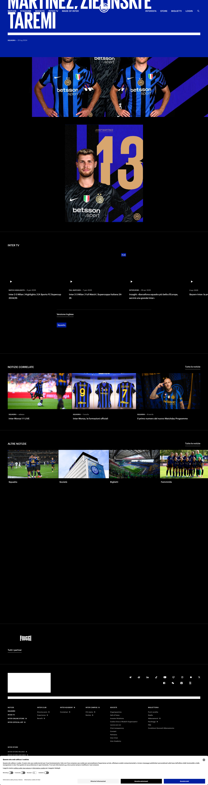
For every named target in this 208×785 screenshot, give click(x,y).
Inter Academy (66, 707)
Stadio (150, 715)
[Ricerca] (198, 11)
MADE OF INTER (70, 11)
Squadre (11, 711)
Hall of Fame (115, 715)
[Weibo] (138, 677)
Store (163, 11)
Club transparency (117, 728)
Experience (41, 715)
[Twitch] (173, 677)
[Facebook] (164, 683)
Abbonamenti (153, 718)
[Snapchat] (190, 677)
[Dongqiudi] (181, 683)
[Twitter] (199, 677)
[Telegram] (130, 677)
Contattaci (64, 712)
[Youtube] (164, 677)
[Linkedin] (147, 677)
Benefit (40, 718)
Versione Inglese (65, 314)
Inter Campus (91, 707)
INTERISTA (150, 11)
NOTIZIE (12, 11)
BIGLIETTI (176, 11)
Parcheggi (152, 722)
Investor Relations (117, 718)
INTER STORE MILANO (16, 752)
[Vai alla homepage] (104, 8)
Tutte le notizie (192, 366)
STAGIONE (25, 11)
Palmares (113, 735)
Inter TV (11, 715)
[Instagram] (182, 677)
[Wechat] (172, 683)
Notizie (11, 707)
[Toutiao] (190, 683)
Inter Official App (15, 722)
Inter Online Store (16, 719)
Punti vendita (153, 712)
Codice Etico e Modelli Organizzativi (123, 722)
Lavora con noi (115, 725)
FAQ (149, 725)
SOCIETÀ (40, 11)
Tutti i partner (15, 650)
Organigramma (115, 712)
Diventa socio (42, 712)
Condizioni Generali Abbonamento (161, 728)
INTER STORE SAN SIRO (17, 755)
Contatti (113, 731)
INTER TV (53, 11)
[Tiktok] (156, 677)
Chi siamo (89, 712)
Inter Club (41, 707)
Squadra (61, 325)
